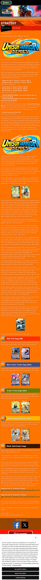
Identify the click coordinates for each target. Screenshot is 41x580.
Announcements (6, 27)
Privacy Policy (16, 565)
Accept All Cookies (20, 569)
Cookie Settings (20, 577)
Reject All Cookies (20, 573)
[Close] (36, 537)
